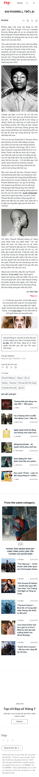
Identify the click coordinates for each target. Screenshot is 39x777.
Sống (17, 407)
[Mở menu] (34, 3)
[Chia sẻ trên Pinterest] (27, 20)
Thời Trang (19, 450)
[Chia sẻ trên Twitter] (32, 20)
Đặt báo (20, 3)
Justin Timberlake (30, 193)
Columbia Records (9, 388)
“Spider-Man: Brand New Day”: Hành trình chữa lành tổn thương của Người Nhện (20, 551)
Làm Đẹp (18, 436)
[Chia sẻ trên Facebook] (23, 20)
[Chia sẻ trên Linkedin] (36, 20)
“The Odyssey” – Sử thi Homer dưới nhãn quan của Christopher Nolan (27, 566)
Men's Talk (19, 422)
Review (4, 20)
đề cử (27, 378)
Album (19, 378)
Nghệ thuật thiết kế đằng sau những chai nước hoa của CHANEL (25, 432)
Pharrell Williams (8, 378)
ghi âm (21, 388)
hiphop (4, 383)
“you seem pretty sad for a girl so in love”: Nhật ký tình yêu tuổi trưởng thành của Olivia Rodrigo (26, 630)
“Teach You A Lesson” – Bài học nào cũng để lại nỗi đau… (27, 649)
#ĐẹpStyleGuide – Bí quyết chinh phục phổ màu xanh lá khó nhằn (25, 447)
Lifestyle (18, 465)
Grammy (13, 383)
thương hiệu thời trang (27, 383)
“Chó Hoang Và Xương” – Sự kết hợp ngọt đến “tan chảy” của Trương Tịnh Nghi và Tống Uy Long (27, 588)
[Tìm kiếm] (27, 3)
